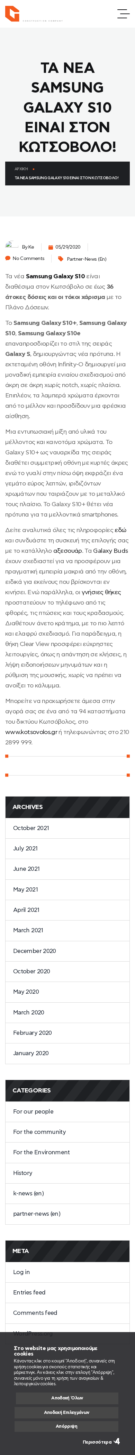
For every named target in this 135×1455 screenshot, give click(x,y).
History (23, 1173)
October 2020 (31, 971)
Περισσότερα (97, 1442)
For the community (39, 1132)
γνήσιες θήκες (101, 592)
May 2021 (25, 890)
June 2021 (26, 869)
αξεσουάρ (67, 551)
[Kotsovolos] (37, 14)
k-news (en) (28, 1193)
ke (31, 247)
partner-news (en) (86, 259)
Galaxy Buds (110, 551)
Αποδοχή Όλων (67, 1398)
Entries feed (29, 1292)
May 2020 (26, 992)
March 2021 (28, 930)
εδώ (120, 530)
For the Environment (41, 1152)
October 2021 (31, 828)
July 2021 (25, 848)
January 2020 (30, 1053)
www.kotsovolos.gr (31, 732)
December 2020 (34, 951)
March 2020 (28, 1012)
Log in (21, 1272)
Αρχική (21, 169)
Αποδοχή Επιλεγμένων (66, 1412)
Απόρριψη (66, 1426)
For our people (33, 1112)
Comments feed (35, 1313)
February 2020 (32, 1033)
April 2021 (26, 910)
